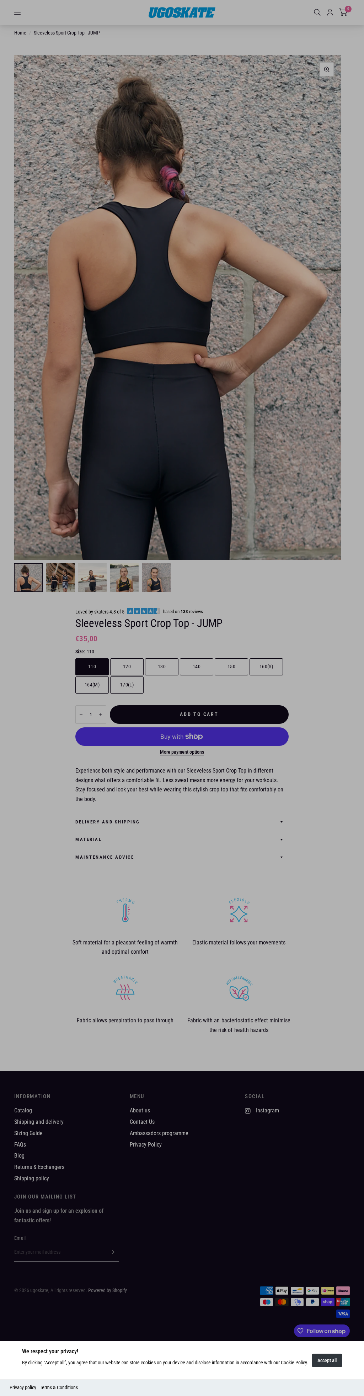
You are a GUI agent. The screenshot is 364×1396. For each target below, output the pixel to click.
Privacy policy (23, 1387)
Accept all (327, 1360)
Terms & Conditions (59, 1387)
